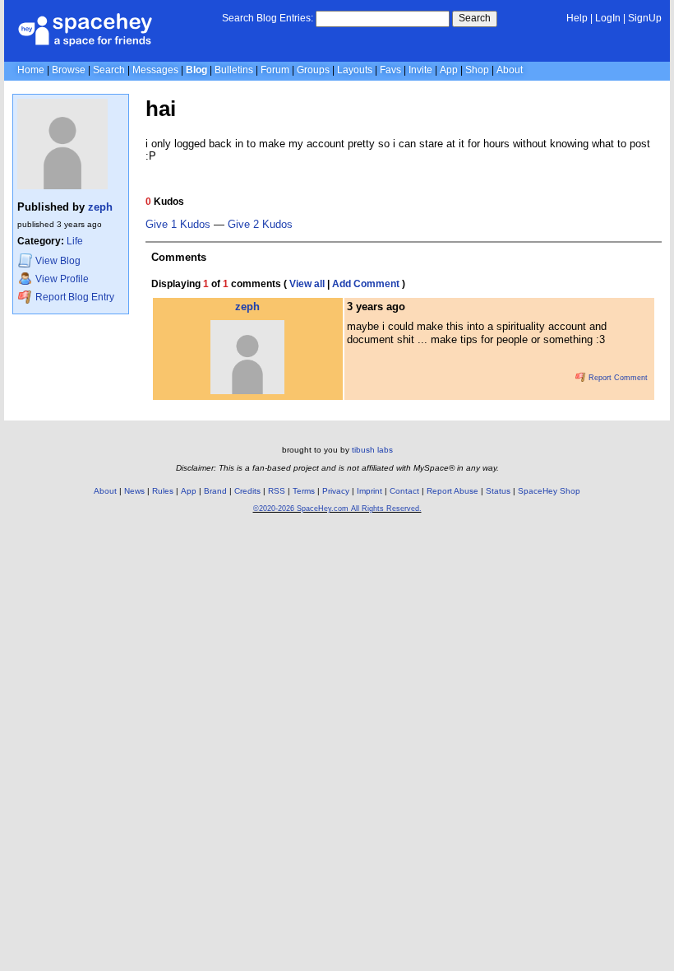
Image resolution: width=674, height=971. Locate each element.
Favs (390, 70)
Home (30, 70)
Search (475, 18)
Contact (404, 490)
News (134, 490)
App (449, 70)
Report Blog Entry (73, 297)
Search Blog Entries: (267, 18)
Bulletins (234, 70)
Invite (420, 70)
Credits (247, 490)
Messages (155, 70)
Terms (304, 490)
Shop (477, 70)
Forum (275, 70)
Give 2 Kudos (260, 224)
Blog (196, 70)
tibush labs (372, 449)
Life (75, 241)
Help (577, 18)
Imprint (369, 490)
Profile (62, 279)
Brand (215, 490)
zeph (100, 207)
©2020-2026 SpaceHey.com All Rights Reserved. (337, 508)
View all (307, 284)
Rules (162, 490)
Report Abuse (452, 490)
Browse (68, 70)
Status (498, 490)
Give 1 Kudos (177, 224)
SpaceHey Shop (549, 490)
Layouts (354, 70)
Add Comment (365, 284)
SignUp (645, 18)
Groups (313, 70)
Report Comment (617, 378)
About (509, 70)
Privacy (335, 490)
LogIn (608, 18)
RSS (276, 490)
